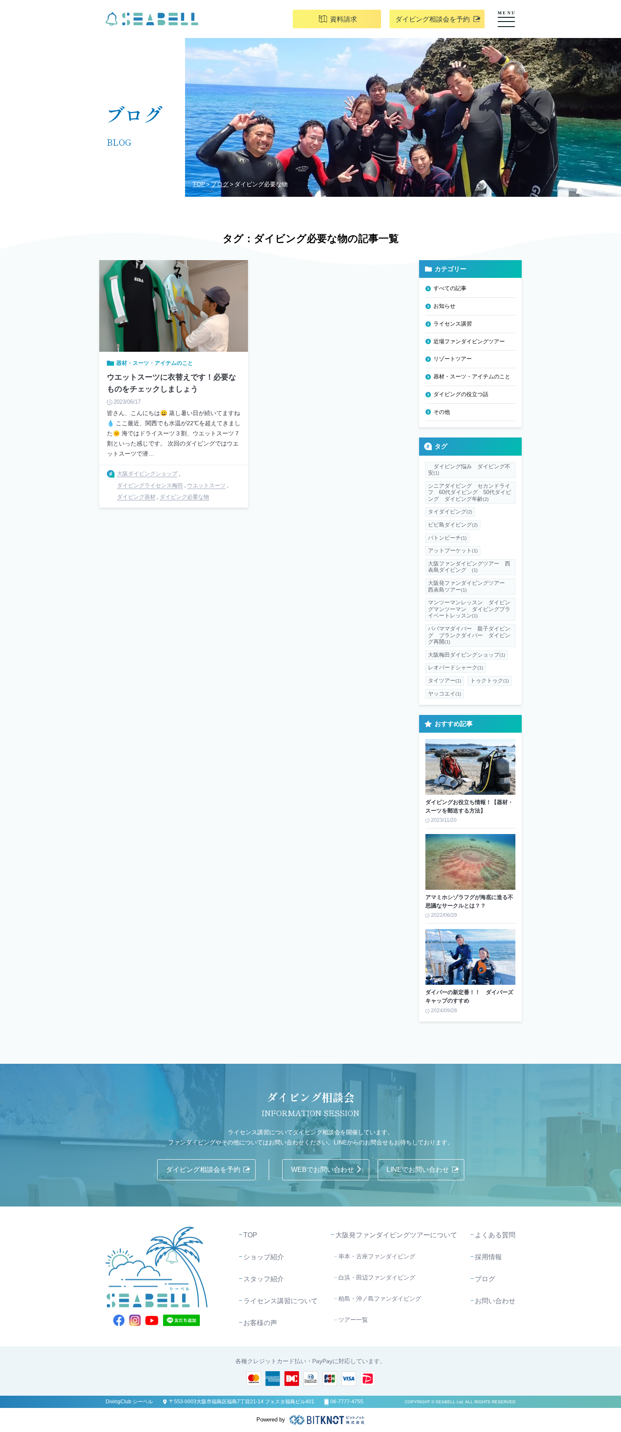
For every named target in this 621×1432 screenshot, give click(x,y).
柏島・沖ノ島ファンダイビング (379, 1298)
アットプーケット (453, 550)
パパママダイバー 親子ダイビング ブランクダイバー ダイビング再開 (469, 635)
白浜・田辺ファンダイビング (376, 1277)
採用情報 (488, 1257)
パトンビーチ (447, 538)
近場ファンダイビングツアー (469, 341)
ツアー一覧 (353, 1319)
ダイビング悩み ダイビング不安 (469, 469)
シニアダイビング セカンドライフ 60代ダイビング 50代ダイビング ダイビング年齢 (469, 492)
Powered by (270, 1419)
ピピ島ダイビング (453, 525)
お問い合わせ (495, 1300)
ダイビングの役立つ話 (460, 394)
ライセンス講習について (280, 1300)
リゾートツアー (452, 359)
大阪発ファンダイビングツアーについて (396, 1235)
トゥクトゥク (489, 680)
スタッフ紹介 (263, 1279)
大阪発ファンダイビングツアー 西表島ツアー (469, 586)
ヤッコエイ (444, 693)
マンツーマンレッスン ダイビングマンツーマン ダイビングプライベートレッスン (469, 609)
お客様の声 (260, 1322)
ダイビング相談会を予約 (432, 19)
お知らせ (444, 306)
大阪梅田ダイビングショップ (466, 655)
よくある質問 (495, 1235)
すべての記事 (449, 288)
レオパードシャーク (455, 667)
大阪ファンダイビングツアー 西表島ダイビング (469, 566)
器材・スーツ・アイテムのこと (471, 376)
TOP (199, 184)
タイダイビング (450, 511)
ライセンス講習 (452, 324)
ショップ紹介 (263, 1257)
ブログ (220, 184)
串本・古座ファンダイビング (376, 1256)
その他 (441, 412)
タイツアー (444, 680)
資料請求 (343, 19)
